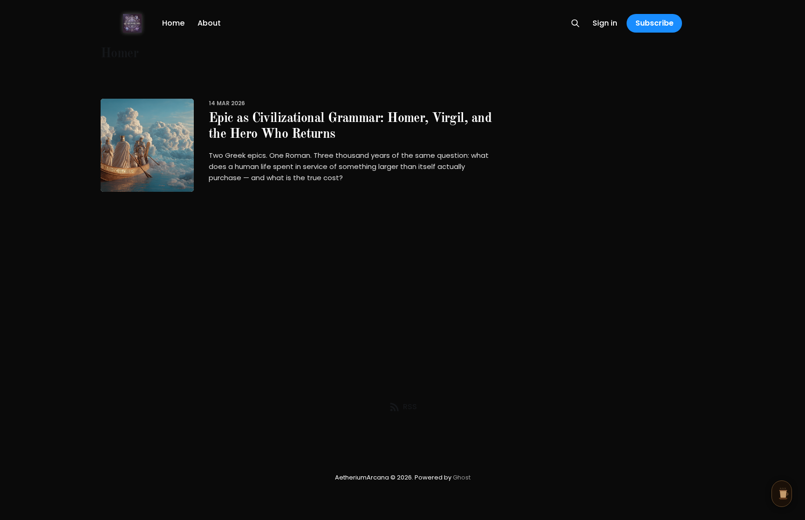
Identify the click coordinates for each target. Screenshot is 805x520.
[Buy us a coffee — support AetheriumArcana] (781, 493)
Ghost (462, 477)
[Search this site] (575, 23)
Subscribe (654, 23)
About (209, 23)
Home (173, 23)
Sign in (605, 23)
